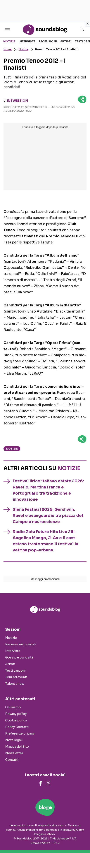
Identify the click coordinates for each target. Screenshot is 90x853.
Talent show (14, 684)
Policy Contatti (17, 727)
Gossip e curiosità (19, 657)
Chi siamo (13, 707)
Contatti (11, 760)
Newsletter (14, 753)
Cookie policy (16, 720)
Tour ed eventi (16, 677)
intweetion (17, 100)
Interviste (27, 41)
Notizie (9, 41)
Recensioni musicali (20, 644)
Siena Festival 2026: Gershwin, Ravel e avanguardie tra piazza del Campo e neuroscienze (48, 515)
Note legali (13, 740)
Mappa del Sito (17, 747)
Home (7, 49)
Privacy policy (16, 714)
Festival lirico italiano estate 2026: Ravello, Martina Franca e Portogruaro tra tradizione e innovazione (48, 490)
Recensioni (48, 41)
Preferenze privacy (20, 733)
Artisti (65, 41)
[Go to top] (81, 838)
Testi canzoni (15, 670)
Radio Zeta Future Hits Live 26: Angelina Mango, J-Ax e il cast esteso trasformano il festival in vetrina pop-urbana (45, 540)
